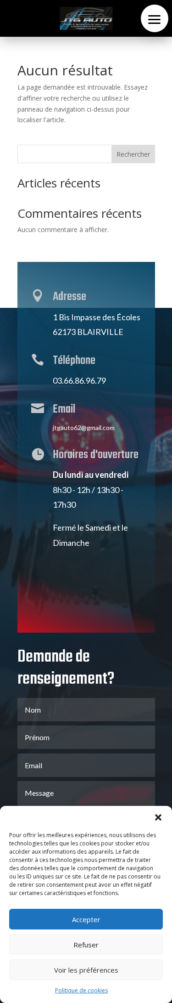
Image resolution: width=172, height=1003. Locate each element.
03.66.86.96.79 (79, 380)
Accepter (86, 919)
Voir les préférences (86, 970)
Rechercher (133, 154)
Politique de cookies (81, 990)
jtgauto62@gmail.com (84, 427)
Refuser (86, 944)
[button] (158, 817)
